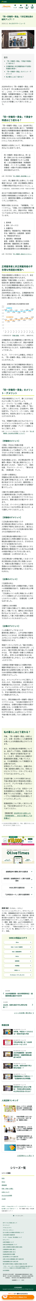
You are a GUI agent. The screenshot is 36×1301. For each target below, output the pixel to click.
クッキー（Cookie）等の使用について (12, 1237)
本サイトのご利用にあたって (10, 1223)
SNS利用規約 (6, 1270)
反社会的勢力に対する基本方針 (10, 1257)
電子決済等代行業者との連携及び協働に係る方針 (15, 1264)
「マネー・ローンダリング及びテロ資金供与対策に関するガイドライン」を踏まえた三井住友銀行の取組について (18, 1267)
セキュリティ (6, 1240)
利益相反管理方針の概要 (9, 1254)
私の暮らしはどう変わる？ (15, 77)
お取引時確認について (8, 1242)
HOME (3, 1206)
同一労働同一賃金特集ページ (21, 176)
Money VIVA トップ (12, 1206)
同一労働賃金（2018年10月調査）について (18, 432)
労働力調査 (15, 335)
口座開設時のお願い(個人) (9, 1249)
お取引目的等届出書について (10, 1244)
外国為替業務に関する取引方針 (10, 1261)
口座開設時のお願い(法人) (9, 1252)
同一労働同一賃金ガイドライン (22, 254)
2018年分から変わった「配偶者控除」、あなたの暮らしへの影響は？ (18, 815)
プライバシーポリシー (8, 1230)
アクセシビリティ (7, 1227)
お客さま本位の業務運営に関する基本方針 (13, 1259)
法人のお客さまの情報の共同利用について (13, 1232)
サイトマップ (6, 1225)
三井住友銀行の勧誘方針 (9, 1235)
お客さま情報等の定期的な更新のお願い (13, 1247)
